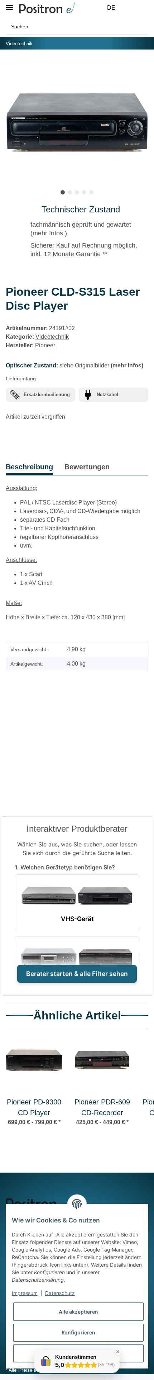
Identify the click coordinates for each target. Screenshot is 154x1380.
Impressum (25, 1293)
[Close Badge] (117, 1351)
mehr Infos (49, 233)
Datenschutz (60, 1293)
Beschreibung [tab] (29, 467)
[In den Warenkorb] (11, 65)
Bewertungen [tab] (87, 467)
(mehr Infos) (127, 365)
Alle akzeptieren (78, 1312)
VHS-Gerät (77, 919)
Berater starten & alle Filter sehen (77, 973)
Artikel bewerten (33, 712)
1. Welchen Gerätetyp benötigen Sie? (65, 867)
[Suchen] (140, 26)
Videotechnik (52, 337)
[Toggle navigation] (9, 4)
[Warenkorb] (144, 8)
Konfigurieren (78, 1332)
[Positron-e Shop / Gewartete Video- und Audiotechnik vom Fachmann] (48, 8)
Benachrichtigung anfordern (77, 787)
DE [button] (111, 8)
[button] (127, 8)
